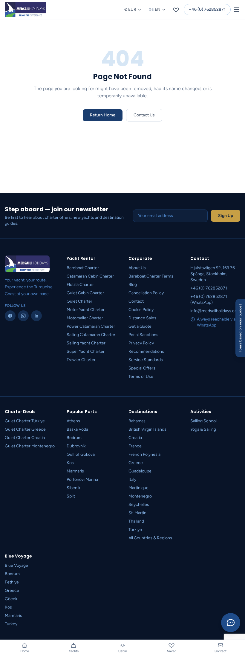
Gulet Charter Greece (25, 429)
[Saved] (176, 9)
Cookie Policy (141, 309)
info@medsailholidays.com (215, 310)
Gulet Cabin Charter (85, 292)
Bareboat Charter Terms (150, 276)
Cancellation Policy (146, 292)
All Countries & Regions (150, 537)
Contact (136, 301)
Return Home (102, 115)
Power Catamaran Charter (91, 326)
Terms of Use (140, 376)
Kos (70, 462)
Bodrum (74, 437)
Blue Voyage (16, 565)
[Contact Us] (230, 622)
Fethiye (12, 582)
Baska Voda (77, 429)
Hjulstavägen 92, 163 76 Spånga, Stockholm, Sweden (212, 273)
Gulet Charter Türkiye (25, 421)
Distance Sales (142, 318)
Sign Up (225, 215)
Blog (132, 284)
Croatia (135, 437)
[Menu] (236, 9)
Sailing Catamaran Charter (91, 334)
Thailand (136, 521)
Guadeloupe (139, 471)
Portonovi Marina (82, 479)
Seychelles (138, 504)
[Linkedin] (36, 315)
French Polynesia (144, 454)
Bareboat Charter (83, 267)
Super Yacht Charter (86, 351)
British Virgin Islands (147, 429)
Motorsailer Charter (85, 318)
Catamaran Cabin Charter (90, 276)
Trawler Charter (81, 359)
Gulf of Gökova (81, 454)
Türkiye (135, 529)
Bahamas (137, 421)
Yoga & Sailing (203, 429)
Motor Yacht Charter (86, 309)
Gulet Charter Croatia (25, 437)
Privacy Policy (141, 343)
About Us (137, 267)
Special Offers (141, 368)
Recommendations (146, 351)
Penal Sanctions (143, 334)
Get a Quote (139, 326)
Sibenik (73, 487)
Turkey (11, 623)
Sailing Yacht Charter (86, 343)
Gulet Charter (79, 301)
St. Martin (137, 512)
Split (71, 496)
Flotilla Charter (80, 284)
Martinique (138, 487)
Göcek (11, 598)
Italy (132, 479)
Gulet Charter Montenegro (30, 446)
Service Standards (145, 359)
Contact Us (144, 115)
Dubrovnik (76, 446)
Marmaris (75, 471)
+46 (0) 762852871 (207, 9)
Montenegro (140, 496)
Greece (135, 462)
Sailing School (203, 421)
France (135, 446)
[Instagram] (23, 315)
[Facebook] (10, 315)
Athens (73, 421)
